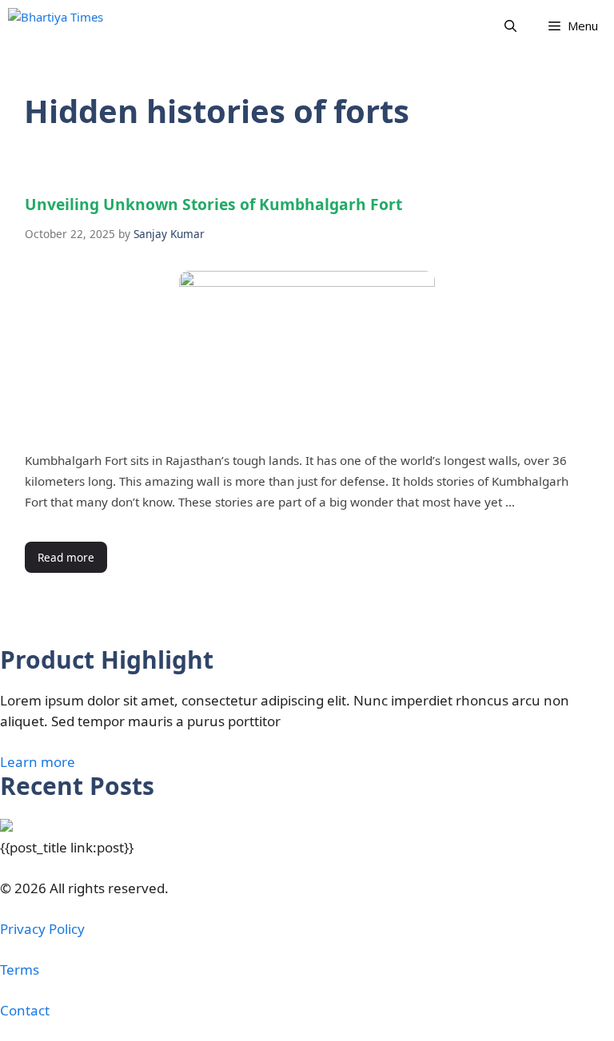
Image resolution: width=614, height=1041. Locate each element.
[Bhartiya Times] (72, 26)
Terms (19, 969)
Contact (25, 1010)
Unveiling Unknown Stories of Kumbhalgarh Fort (213, 204)
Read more (66, 557)
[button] (510, 26)
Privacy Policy (42, 929)
